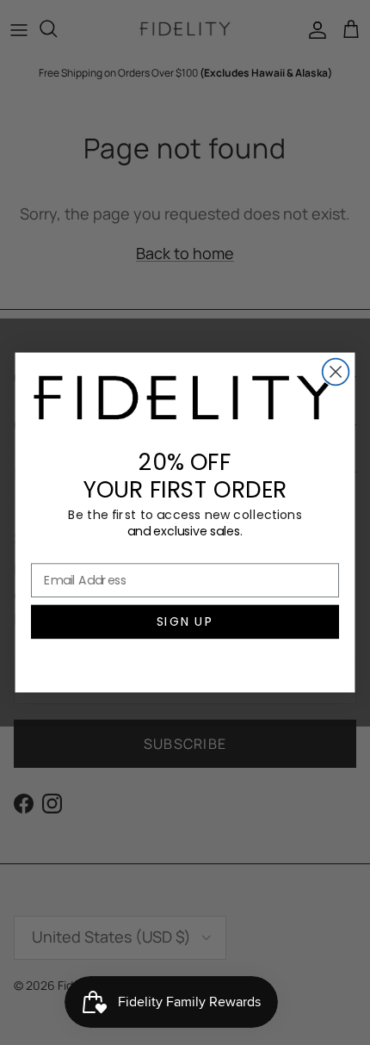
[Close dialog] (336, 372)
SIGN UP (185, 621)
